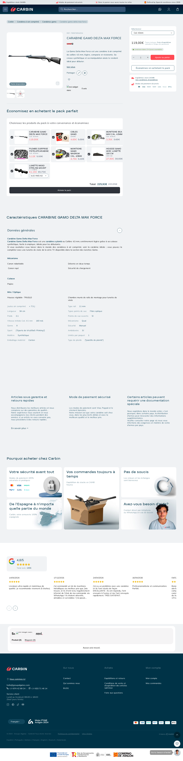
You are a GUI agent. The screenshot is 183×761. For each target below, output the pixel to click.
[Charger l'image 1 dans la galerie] (11, 94)
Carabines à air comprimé (28, 22)
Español (10, 740)
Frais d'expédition (164, 42)
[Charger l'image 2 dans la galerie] (20, 94)
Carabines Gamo (49, 22)
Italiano (28, 740)
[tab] (16, 640)
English (44, 740)
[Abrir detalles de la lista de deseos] (177, 743)
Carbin (11, 22)
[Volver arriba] (177, 735)
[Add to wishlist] (69, 79)
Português (19, 740)
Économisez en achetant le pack (153, 68)
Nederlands (61, 740)
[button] (92, 9)
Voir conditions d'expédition (146, 80)
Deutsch (52, 740)
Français (36, 740)
